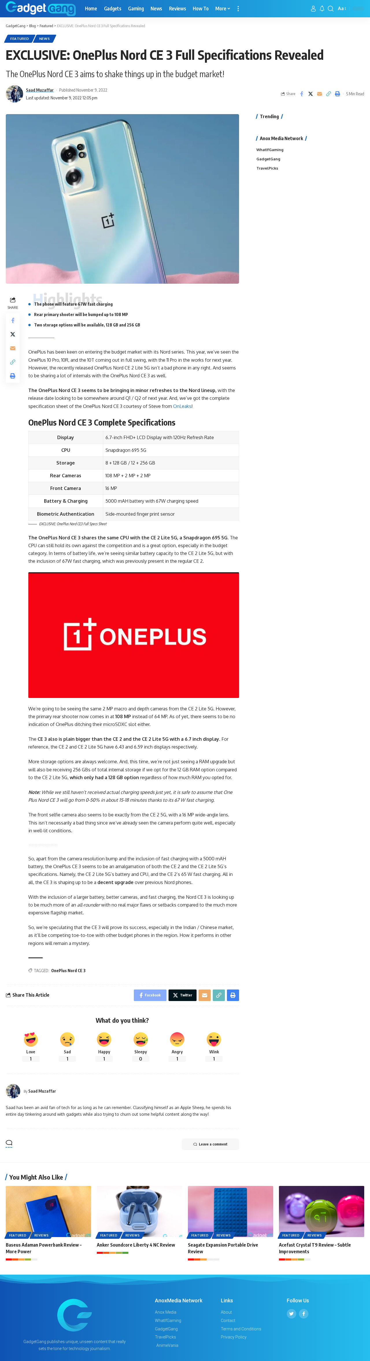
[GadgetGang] (41, 8)
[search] (331, 9)
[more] (238, 8)
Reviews (41, 1235)
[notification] (322, 8)
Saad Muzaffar (40, 89)
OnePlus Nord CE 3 (68, 970)
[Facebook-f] (303, 1314)
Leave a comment (213, 1144)
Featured (19, 38)
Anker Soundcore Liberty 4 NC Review (136, 1245)
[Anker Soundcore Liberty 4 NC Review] (139, 1211)
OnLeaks (182, 406)
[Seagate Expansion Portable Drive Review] (230, 1211)
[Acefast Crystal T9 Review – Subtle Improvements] (321, 1211)
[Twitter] (291, 1314)
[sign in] (313, 9)
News (44, 38)
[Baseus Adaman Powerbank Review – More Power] (48, 1211)
